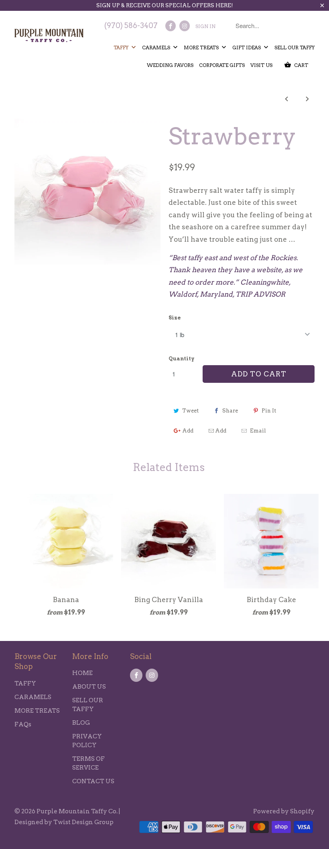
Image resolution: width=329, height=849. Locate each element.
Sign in (205, 26)
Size (175, 318)
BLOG (81, 722)
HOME (82, 673)
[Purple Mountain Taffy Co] (48, 33)
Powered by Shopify (284, 811)
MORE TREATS (202, 47)
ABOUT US (89, 686)
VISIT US (261, 65)
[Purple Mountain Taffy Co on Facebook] (170, 25)
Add (187, 431)
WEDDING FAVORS (170, 65)
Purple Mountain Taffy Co (76, 811)
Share (230, 411)
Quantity (182, 359)
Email (258, 431)
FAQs (22, 724)
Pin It (269, 411)
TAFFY (122, 47)
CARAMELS (156, 47)
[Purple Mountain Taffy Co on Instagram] (184, 25)
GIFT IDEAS (247, 47)
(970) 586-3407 (131, 25)
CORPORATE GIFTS (222, 65)
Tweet (190, 411)
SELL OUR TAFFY (294, 47)
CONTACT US (93, 781)
